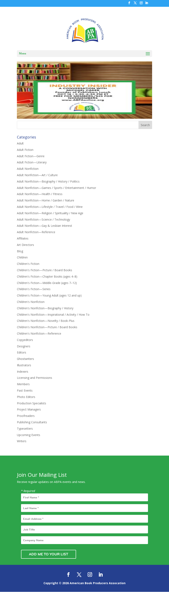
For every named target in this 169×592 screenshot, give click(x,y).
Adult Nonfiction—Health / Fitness (39, 194)
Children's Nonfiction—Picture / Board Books (47, 327)
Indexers (22, 371)
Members (23, 384)
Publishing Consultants (32, 422)
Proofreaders (26, 416)
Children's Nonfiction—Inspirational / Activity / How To (53, 314)
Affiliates (22, 238)
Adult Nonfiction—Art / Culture (37, 175)
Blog (20, 251)
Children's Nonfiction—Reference (39, 333)
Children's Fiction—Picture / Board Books (44, 270)
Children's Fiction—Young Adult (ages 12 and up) (49, 295)
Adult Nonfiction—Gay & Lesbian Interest (44, 226)
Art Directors (25, 245)
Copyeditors (25, 340)
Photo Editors (26, 397)
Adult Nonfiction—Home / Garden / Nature (45, 200)
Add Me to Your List (48, 554)
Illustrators (24, 365)
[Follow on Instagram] (89, 574)
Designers (23, 346)
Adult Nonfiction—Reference (36, 232)
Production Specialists (31, 403)
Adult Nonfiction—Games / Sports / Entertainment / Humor (56, 188)
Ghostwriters (25, 359)
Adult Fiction (25, 150)
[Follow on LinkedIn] (100, 574)
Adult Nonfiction (28, 169)
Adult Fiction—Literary (32, 162)
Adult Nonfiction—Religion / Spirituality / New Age (50, 213)
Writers (21, 441)
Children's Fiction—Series (33, 289)
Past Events (25, 390)
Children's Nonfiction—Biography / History (45, 308)
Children (22, 257)
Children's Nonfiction (31, 302)
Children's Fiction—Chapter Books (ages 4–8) (47, 276)
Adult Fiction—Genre (31, 156)
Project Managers (29, 409)
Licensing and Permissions (34, 378)
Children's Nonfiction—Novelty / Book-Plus (45, 321)
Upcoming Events (28, 435)
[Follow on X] (79, 574)
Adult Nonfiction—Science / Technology (43, 219)
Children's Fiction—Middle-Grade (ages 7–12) (47, 283)
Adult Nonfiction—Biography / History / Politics (48, 181)
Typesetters (25, 428)
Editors (21, 352)
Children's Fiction (28, 264)
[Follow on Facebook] (68, 574)
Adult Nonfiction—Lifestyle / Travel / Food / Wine (50, 207)
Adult (20, 143)
